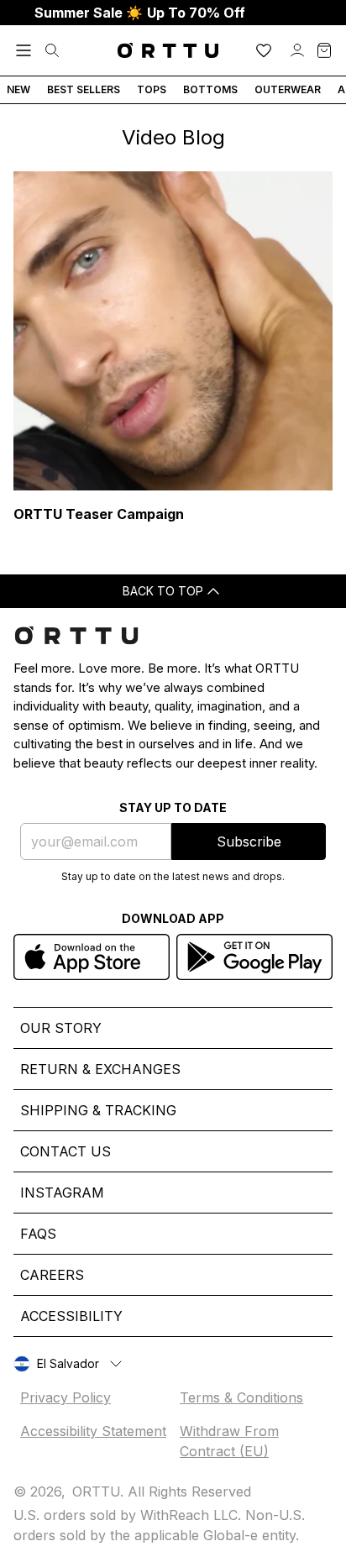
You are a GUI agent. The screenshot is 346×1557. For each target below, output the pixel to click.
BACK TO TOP (163, 591)
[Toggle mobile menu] (23, 50)
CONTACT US (65, 1151)
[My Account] (297, 50)
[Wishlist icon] (264, 50)
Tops (151, 89)
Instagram (62, 1192)
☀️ (139, 12)
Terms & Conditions (241, 1397)
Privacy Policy (65, 1397)
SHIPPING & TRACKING (98, 1110)
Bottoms (210, 89)
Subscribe (249, 841)
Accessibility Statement (93, 1431)
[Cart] (324, 50)
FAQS (38, 1233)
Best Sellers (83, 89)
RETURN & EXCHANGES (100, 1069)
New (18, 89)
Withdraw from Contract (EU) (229, 1441)
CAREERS (52, 1274)
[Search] (52, 50)
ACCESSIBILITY (71, 1316)
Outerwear (287, 89)
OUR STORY (61, 1028)
